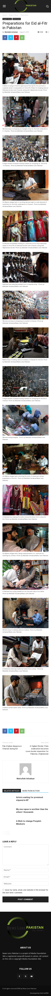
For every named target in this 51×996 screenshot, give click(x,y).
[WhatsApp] (22, 37)
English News (13, 15)
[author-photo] (25, 775)
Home (4, 15)
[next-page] (8, 833)
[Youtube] (31, 976)
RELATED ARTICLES (11, 791)
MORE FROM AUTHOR (31, 791)
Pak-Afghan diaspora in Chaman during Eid (12, 747)
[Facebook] (4, 37)
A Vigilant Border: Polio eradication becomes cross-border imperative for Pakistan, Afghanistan (37, 750)
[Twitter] (10, 37)
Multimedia (24, 15)
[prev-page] (4, 833)
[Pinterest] (16, 37)
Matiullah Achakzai (11, 32)
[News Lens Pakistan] (25, 928)
